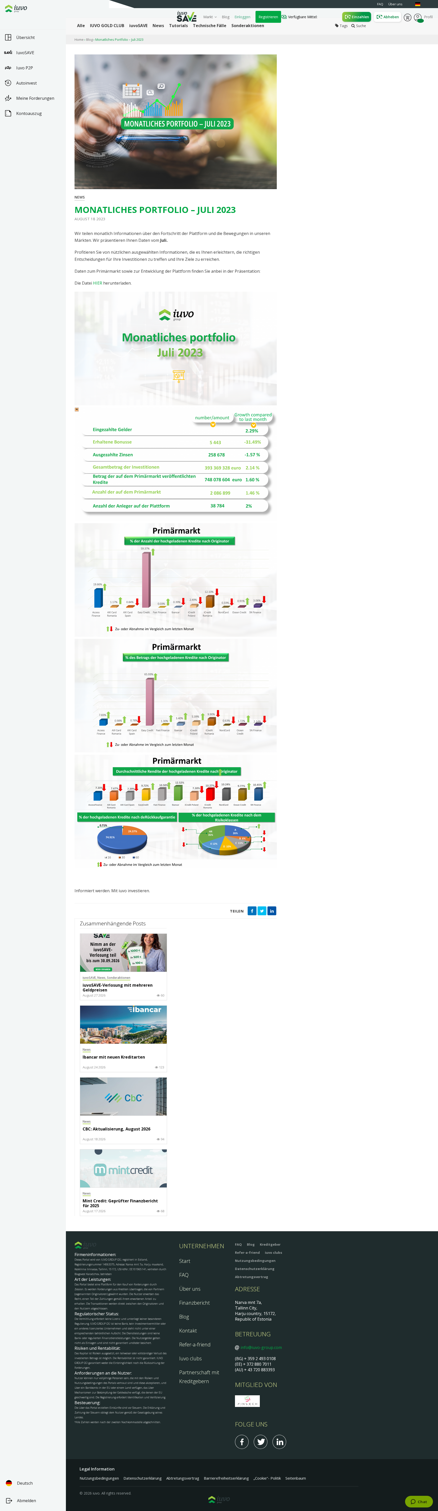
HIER (97, 283)
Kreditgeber (270, 1244)
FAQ (184, 1274)
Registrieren (268, 16)
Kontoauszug (29, 113)
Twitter (260, 1442)
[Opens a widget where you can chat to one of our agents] (419, 1502)
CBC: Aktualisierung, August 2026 (116, 1129)
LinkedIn (279, 1442)
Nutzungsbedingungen (255, 1260)
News (80, 197)
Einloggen (242, 16)
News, (102, 978)
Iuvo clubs (190, 1358)
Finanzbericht (194, 1302)
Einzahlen (360, 16)
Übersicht (25, 37)
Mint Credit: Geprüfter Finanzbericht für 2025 (120, 1203)
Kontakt (188, 1330)
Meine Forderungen (35, 98)
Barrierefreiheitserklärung (226, 1478)
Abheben (391, 16)
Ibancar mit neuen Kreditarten (114, 1057)
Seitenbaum (295, 1478)
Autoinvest (26, 83)
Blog (225, 16)
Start (184, 1261)
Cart (407, 17)
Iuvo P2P (24, 68)
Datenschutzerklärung (255, 1268)
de (420, 4)
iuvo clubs (273, 1252)
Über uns (189, 1288)
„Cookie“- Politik (267, 1478)
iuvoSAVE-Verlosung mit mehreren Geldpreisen (118, 988)
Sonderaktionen (118, 978)
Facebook (242, 1442)
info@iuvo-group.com (261, 1347)
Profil (418, 17)
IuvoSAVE (25, 52)
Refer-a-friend (195, 1344)
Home (79, 39)
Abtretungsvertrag (251, 1277)
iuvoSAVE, (90, 978)
